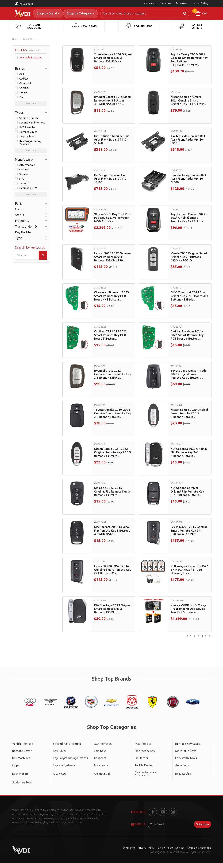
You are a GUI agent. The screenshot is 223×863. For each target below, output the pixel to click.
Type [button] (18, 237)
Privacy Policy (145, 847)
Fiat (21, 97)
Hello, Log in (26, 3)
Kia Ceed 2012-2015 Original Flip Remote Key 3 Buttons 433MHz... (112, 491)
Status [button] (19, 214)
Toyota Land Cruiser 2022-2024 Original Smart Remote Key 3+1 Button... (189, 217)
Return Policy (164, 847)
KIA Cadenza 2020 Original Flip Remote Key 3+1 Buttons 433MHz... (189, 452)
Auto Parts (182, 765)
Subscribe (202, 824)
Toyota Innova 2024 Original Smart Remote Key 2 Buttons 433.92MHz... (113, 57)
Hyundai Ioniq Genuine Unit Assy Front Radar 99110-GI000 (188, 178)
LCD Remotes (103, 743)
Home (15, 39)
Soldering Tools (22, 782)
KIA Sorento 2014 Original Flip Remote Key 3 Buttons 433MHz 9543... (112, 530)
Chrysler (24, 88)
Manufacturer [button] (24, 159)
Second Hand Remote (32, 122)
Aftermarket (27, 165)
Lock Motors (20, 773)
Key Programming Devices (30, 142)
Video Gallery (201, 3)
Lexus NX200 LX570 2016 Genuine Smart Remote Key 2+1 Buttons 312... (112, 569)
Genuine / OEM (28, 188)
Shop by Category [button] (79, 13)
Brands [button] (20, 68)
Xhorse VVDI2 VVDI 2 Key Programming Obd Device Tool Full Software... (188, 608)
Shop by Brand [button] (47, 13)
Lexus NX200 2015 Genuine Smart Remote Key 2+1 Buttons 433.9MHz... (189, 530)
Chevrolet (25, 83)
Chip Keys (100, 750)
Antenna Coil (102, 773)
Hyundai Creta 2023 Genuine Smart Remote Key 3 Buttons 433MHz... (112, 374)
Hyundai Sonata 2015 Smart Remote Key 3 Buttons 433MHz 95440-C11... (113, 100)
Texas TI (24, 183)
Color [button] (19, 209)
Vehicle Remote (29, 118)
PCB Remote (27, 127)
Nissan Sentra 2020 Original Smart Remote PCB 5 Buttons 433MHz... (189, 413)
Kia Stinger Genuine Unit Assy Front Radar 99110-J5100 (111, 178)
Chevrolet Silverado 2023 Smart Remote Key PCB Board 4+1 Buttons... (111, 296)
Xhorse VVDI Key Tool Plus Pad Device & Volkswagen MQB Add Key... (112, 217)
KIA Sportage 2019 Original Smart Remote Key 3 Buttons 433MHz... (112, 608)
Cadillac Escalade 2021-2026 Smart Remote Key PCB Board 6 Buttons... (187, 335)
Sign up (140, 824)
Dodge (23, 92)
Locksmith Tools (186, 757)
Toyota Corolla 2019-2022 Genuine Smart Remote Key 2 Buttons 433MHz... (112, 413)
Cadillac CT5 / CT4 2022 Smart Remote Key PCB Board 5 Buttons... (110, 335)
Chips (15, 765)
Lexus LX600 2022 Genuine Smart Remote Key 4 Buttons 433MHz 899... (112, 257)
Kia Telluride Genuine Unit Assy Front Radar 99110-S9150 (188, 139)
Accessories (102, 765)
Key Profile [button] (23, 232)
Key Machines (27, 136)
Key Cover (59, 750)
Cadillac (23, 78)
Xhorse (23, 174)
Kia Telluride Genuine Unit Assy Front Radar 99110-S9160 (111, 139)
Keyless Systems (64, 765)
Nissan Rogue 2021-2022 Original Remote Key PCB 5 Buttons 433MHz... (112, 452)
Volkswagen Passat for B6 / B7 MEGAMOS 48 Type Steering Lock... (189, 569)
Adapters (100, 757)
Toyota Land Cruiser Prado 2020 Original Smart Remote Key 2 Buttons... (189, 374)
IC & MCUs (59, 773)
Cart (200, 12)
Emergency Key (144, 750)
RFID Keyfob (183, 773)
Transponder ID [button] (26, 226)
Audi (22, 74)
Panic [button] (18, 203)
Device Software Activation (145, 774)
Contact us (165, 3)
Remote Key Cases (187, 743)
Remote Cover (28, 131)
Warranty (129, 847)
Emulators (141, 757)
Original (24, 169)
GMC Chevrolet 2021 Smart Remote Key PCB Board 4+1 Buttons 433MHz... (189, 296)
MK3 (22, 178)
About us (149, 3)
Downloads (182, 3)
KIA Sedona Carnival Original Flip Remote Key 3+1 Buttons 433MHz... (187, 491)
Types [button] (19, 112)
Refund (179, 847)
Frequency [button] (22, 220)
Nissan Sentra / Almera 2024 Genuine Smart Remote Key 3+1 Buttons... (188, 100)
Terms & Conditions (199, 847)
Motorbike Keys (185, 750)
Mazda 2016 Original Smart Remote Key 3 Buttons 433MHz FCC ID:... (189, 257)
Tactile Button (143, 765)
